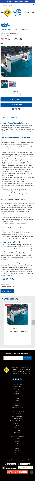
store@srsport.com (17, 375)
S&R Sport (14, 265)
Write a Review (5, 35)
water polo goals (17, 251)
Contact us (14, 273)
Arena (17, 446)
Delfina (17, 439)
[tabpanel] (17, 324)
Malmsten (17, 450)
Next (33, 322)
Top (31, 472)
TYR (17, 443)
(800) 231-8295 (26, 373)
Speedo (17, 448)
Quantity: (16, 91)
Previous (1, 322)
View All (17, 453)
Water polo (4, 245)
